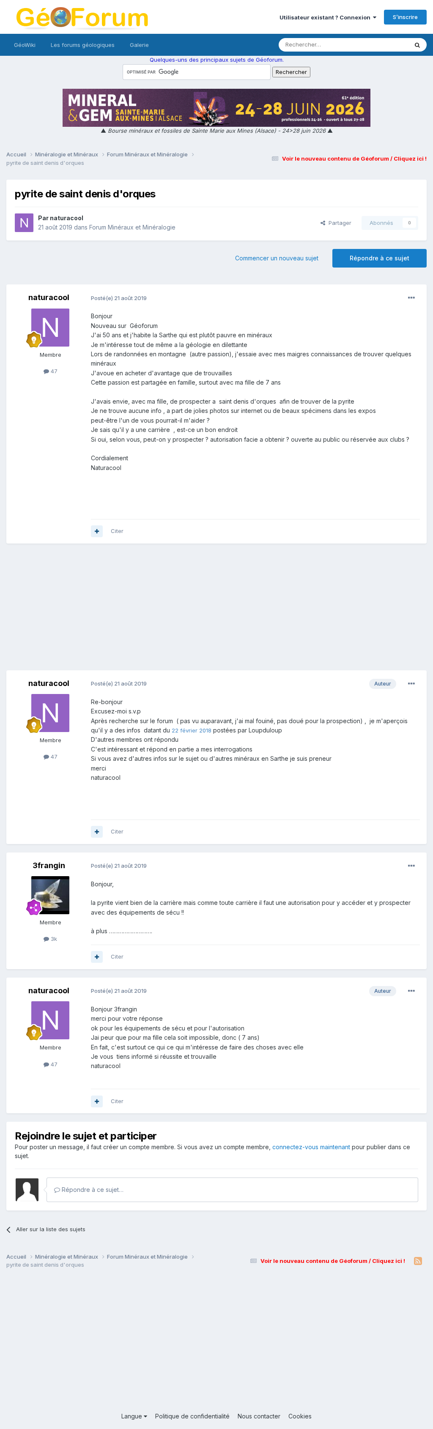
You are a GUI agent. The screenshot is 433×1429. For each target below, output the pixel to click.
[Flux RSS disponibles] (418, 1261)
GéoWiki (25, 44)
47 (53, 371)
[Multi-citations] (97, 531)
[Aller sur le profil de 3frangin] (50, 895)
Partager (338, 222)
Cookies (300, 1416)
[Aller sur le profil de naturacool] (24, 222)
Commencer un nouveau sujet (276, 258)
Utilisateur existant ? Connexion (326, 17)
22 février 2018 (191, 730)
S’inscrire (405, 17)
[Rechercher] (417, 45)
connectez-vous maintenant (311, 1146)
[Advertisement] (216, 611)
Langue (132, 1416)
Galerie (139, 44)
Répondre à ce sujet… (91, 1189)
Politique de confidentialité (192, 1416)
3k (53, 938)
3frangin (49, 865)
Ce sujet (386, 44)
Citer (117, 530)
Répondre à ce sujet (379, 258)
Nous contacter (259, 1416)
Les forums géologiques (83, 44)
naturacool (66, 217)
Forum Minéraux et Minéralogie (132, 227)
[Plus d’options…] (411, 298)
